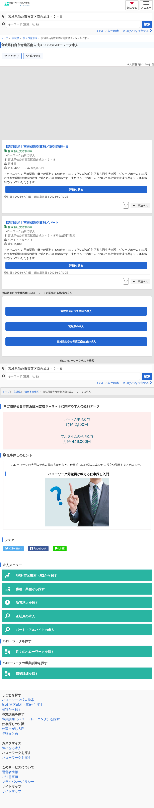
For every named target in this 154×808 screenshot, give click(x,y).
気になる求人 (11, 748)
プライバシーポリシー (18, 782)
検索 (147, 24)
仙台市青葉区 (30, 38)
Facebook (40, 548)
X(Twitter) (15, 548)
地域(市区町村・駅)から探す (22, 705)
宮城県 (15, 38)
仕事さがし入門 (13, 729)
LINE (61, 548)
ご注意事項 (10, 777)
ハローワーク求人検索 (18, 700)
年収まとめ (10, 733)
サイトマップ (11, 791)
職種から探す (11, 709)
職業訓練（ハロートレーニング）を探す (31, 719)
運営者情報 (10, 772)
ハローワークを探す (16, 757)
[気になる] (132, 3)
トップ (4, 38)
